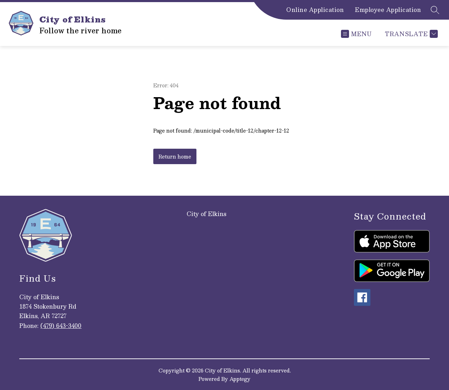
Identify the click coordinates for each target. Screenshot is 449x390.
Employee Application (388, 10)
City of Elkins (206, 213)
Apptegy (239, 379)
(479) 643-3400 (60, 325)
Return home (175, 156)
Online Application (315, 10)
